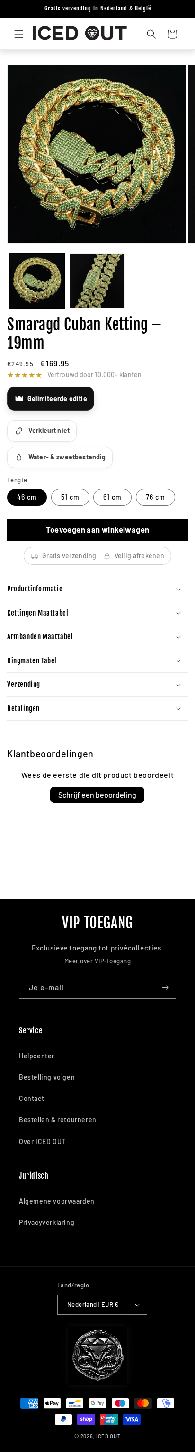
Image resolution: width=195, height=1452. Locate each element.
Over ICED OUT (42, 1141)
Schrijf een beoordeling (97, 794)
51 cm (70, 497)
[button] (19, 34)
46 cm (27, 497)
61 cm (112, 497)
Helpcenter (36, 1056)
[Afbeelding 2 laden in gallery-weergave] (97, 280)
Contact (31, 1098)
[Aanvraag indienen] (165, 988)
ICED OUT (108, 1436)
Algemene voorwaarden (57, 1201)
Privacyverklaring (46, 1222)
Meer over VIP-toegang (97, 961)
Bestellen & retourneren (58, 1120)
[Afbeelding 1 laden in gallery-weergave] (37, 280)
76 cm (155, 497)
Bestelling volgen (47, 1077)
